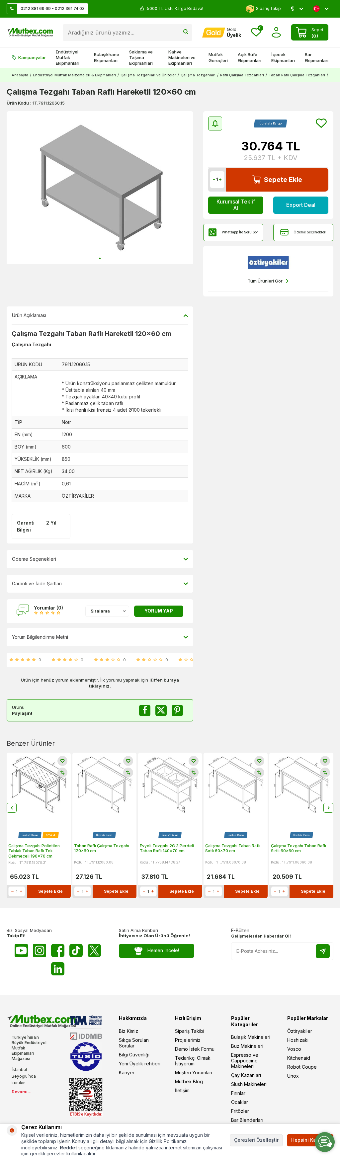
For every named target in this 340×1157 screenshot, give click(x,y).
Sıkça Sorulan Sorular (134, 1042)
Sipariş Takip (268, 8)
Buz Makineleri (247, 1046)
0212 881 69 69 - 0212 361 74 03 (53, 8)
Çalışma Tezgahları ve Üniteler (148, 75)
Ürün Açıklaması (29, 315)
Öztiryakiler (299, 1031)
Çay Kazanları (246, 1075)
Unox (293, 1076)
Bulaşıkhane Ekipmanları (106, 57)
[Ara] (186, 33)
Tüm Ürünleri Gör (265, 281)
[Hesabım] (276, 32)
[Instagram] (39, 950)
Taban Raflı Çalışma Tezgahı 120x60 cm (101, 848)
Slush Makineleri (249, 1084)
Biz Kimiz (128, 1031)
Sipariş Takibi (189, 1031)
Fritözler (240, 1111)
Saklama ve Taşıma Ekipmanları (141, 57)
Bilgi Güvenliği (134, 1054)
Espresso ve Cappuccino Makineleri (244, 1060)
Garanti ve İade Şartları (37, 583)
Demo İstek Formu (194, 1049)
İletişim (182, 1090)
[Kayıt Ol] (323, 951)
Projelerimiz (188, 1040)
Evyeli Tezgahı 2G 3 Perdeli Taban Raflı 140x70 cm (167, 848)
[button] (100, 258)
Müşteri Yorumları (193, 1072)
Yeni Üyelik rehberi (139, 1063)
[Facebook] (57, 950)
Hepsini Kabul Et (310, 1140)
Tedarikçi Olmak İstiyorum (193, 1060)
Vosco (294, 1049)
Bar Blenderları (247, 1120)
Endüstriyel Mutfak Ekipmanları (67, 57)
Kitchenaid (298, 1058)
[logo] (30, 32)
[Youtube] (21, 950)
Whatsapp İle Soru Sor (240, 232)
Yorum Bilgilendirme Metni (40, 637)
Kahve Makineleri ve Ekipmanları (182, 57)
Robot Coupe (302, 1067)
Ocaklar (239, 1102)
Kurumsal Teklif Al (235, 204)
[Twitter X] (94, 950)
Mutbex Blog (189, 1081)
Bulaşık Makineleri (250, 1037)
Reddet (68, 1147)
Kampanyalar (32, 57)
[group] (100, 188)
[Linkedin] (57, 968)
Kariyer (126, 1072)
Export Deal (300, 205)
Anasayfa (20, 75)
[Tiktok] (76, 950)
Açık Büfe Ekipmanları (249, 57)
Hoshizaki (297, 1040)
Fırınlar (238, 1093)
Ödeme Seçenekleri (310, 232)
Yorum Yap (158, 611)
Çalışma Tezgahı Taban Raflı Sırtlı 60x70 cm (232, 848)
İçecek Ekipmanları (283, 57)
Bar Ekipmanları (316, 57)
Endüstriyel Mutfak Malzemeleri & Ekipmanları (74, 75)
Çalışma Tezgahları (198, 75)
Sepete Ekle (283, 180)
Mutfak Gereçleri (218, 57)
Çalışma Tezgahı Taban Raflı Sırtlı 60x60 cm (298, 848)
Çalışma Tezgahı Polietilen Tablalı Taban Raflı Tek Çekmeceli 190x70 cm (34, 851)
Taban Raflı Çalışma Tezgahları (297, 75)
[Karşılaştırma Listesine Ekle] (62, 773)
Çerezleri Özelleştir (256, 1140)
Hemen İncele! (163, 950)
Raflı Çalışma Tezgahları (242, 75)
